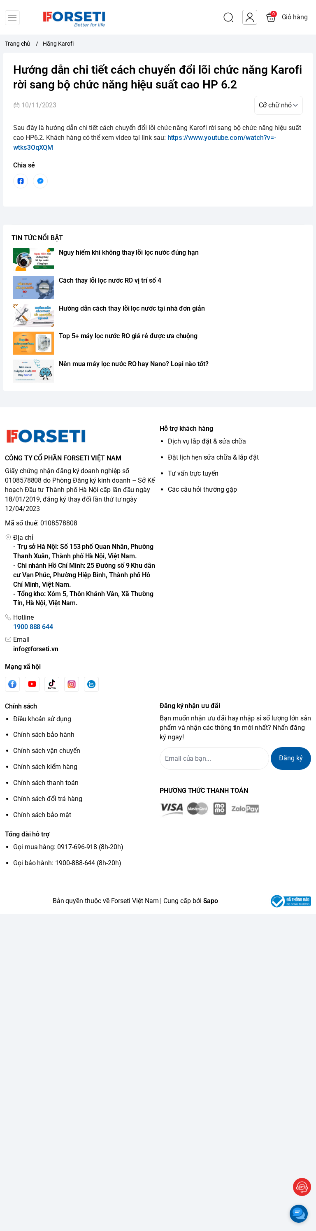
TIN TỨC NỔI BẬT (37, 238)
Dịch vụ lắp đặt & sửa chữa (207, 441)
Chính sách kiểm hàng (45, 767)
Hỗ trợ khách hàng (186, 428)
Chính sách (21, 706)
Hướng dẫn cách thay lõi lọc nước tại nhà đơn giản (132, 308)
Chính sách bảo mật (42, 815)
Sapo (210, 901)
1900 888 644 (33, 627)
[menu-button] (12, 17)
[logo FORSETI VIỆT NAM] (80, 436)
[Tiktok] (52, 684)
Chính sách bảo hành (43, 735)
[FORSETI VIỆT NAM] (64, 17)
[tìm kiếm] (228, 17)
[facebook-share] (20, 181)
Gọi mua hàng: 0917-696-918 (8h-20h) (68, 847)
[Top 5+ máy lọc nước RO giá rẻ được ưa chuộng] (34, 343)
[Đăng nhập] (249, 17)
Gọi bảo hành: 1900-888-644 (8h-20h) (67, 863)
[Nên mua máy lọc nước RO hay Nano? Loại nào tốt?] (34, 371)
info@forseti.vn (35, 649)
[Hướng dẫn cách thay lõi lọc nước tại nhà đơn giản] (34, 315)
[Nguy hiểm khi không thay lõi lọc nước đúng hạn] (34, 259)
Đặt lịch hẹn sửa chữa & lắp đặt (213, 457)
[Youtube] (32, 684)
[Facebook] (12, 684)
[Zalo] (91, 684)
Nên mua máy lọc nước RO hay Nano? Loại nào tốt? (134, 364)
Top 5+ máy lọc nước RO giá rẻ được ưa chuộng (128, 336)
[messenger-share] (40, 181)
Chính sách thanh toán (46, 783)
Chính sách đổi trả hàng (47, 799)
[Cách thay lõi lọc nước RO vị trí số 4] (34, 287)
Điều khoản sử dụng (42, 719)
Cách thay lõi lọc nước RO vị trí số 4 (110, 280)
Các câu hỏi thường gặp (202, 489)
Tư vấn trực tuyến (193, 473)
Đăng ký (291, 758)
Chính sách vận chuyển (46, 751)
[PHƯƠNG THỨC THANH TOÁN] (235, 810)
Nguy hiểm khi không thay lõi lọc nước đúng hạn (129, 252)
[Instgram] (71, 684)
